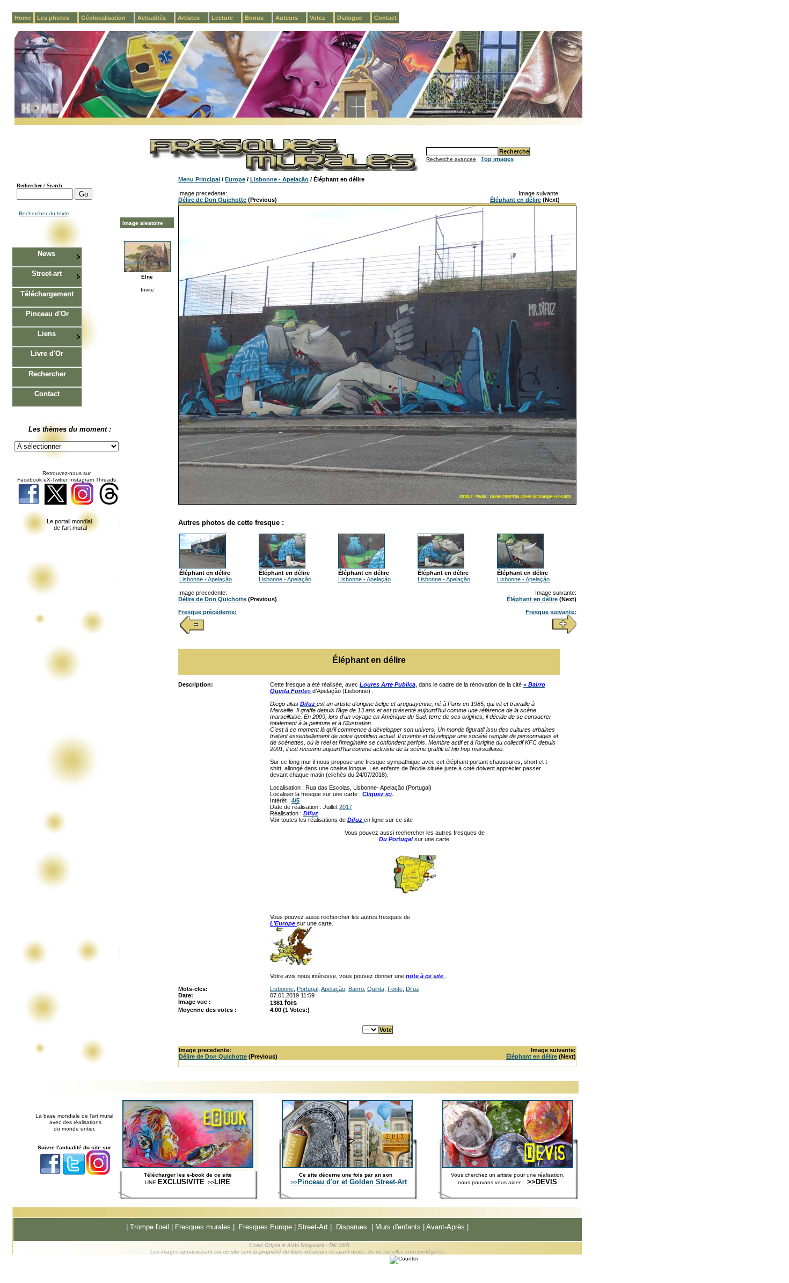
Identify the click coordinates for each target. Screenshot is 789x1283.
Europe (235, 179)
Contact (385, 17)
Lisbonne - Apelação (279, 179)
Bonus (258, 17)
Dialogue (354, 17)
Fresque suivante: (550, 612)
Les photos (57, 17)
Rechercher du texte (44, 213)
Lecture (226, 17)
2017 (345, 807)
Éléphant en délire (515, 199)
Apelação (333, 989)
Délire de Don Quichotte (212, 199)
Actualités (155, 17)
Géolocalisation (107, 17)
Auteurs (290, 17)
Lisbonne (282, 989)
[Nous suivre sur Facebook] (29, 503)
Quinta (375, 989)
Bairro (356, 989)
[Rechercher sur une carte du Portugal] (414, 891)
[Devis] (507, 1166)
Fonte (395, 989)
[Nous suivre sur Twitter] (56, 503)
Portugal (307, 989)
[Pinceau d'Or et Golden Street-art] (347, 1166)
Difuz (412, 989)
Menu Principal (199, 179)
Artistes (193, 17)
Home (22, 17)
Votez (322, 17)
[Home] (298, 116)
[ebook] (187, 1166)
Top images (497, 159)
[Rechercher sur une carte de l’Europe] (291, 963)
